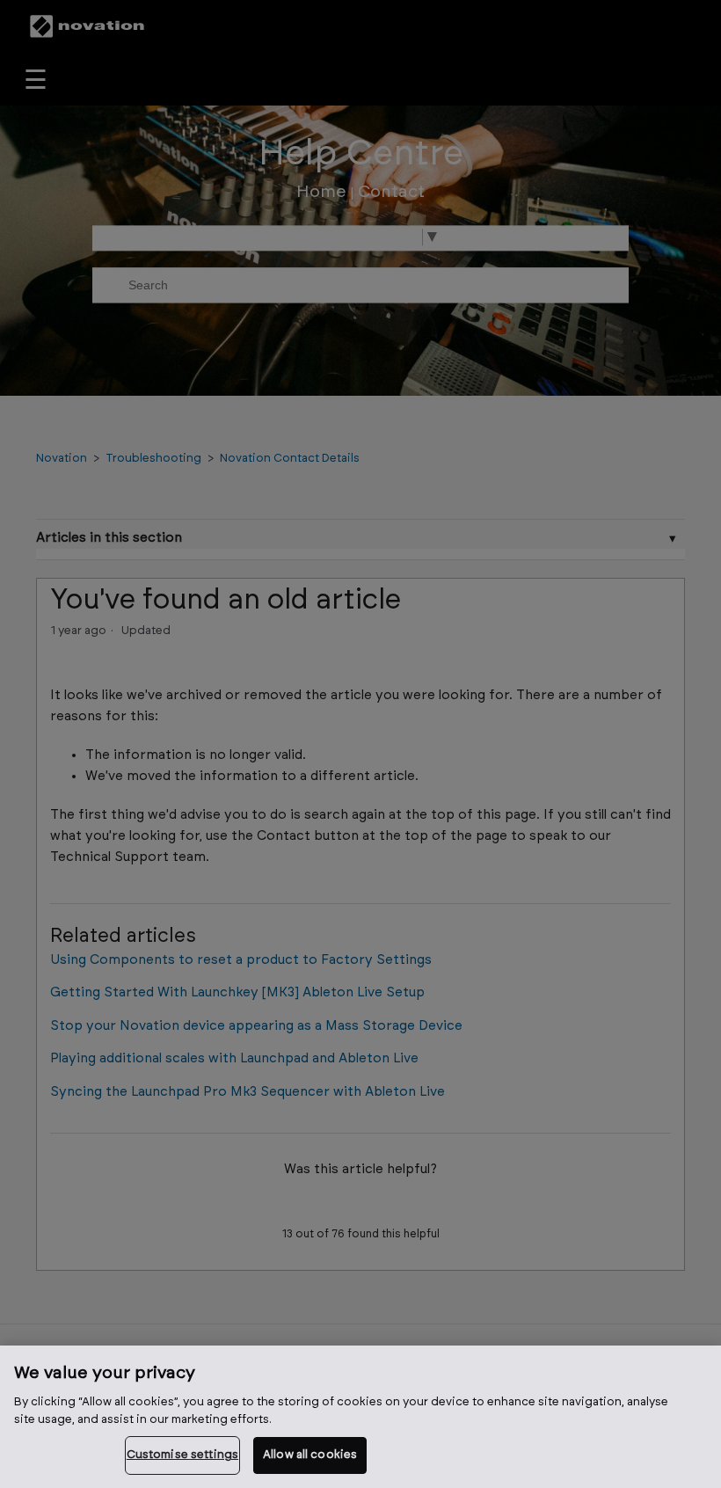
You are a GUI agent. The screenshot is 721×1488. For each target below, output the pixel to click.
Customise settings (182, 1455)
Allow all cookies (310, 1455)
